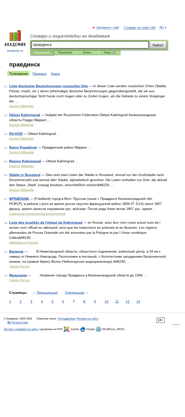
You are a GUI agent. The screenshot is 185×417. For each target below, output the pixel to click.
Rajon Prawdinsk (23, 147)
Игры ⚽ (110, 52)
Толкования (42, 52)
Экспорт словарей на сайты (21, 329)
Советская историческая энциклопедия (37, 213)
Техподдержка (66, 318)
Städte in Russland (24, 175)
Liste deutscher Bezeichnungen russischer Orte (48, 86)
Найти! (158, 45)
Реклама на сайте (87, 318)
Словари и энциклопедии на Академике (70, 36)
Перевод (39, 74)
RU (161, 27)
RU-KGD (16, 134)
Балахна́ (16, 251)
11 (117, 301)
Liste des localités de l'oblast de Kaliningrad (45, 222)
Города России (19, 266)
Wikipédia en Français (23, 242)
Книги (87, 52)
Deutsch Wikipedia (21, 106)
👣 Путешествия (17, 322)
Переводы (65, 52)
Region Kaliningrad (25, 161)
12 (128, 301)
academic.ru (15, 50)
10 (106, 301)
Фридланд (18, 275)
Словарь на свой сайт (140, 27)
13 (138, 301)
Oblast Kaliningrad (24, 115)
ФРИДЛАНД (19, 199)
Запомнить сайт (108, 27)
